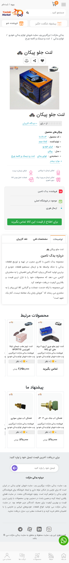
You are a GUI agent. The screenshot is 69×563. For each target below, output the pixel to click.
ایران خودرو (48, 146)
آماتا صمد (43, 141)
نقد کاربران (21, 239)
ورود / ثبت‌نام (8, 4)
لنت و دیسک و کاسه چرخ (23, 156)
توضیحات (58, 239)
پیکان (50, 151)
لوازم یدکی (42, 156)
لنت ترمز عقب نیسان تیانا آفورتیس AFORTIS (21, 348)
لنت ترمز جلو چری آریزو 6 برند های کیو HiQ (50, 348)
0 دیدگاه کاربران (30, 123)
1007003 (43, 137)
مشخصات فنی (40, 239)
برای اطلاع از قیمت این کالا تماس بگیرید (34, 222)
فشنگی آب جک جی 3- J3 (50, 418)
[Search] (27, 12)
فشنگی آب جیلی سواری (21, 418)
